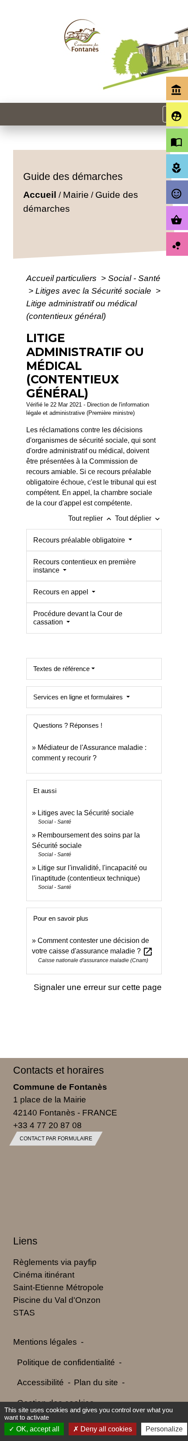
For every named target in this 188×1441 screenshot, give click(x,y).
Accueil (39, 195)
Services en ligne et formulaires (79, 697)
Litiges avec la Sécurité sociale (94, 290)
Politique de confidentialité (66, 1362)
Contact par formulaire (56, 1139)
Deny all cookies (105, 1429)
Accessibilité (40, 1382)
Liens (25, 1241)
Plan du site (96, 1382)
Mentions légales (45, 1341)
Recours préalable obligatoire (80, 540)
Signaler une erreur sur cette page (98, 987)
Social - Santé (134, 278)
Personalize (164, 1429)
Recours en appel (61, 592)
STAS (24, 1312)
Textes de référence (61, 668)
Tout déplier (138, 518)
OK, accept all (36, 1429)
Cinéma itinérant (43, 1274)
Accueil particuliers (62, 278)
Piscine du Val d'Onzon (57, 1300)
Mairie (76, 195)
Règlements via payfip (55, 1262)
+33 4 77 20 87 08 (47, 1125)
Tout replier (90, 518)
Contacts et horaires (58, 1070)
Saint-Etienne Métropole (58, 1287)
